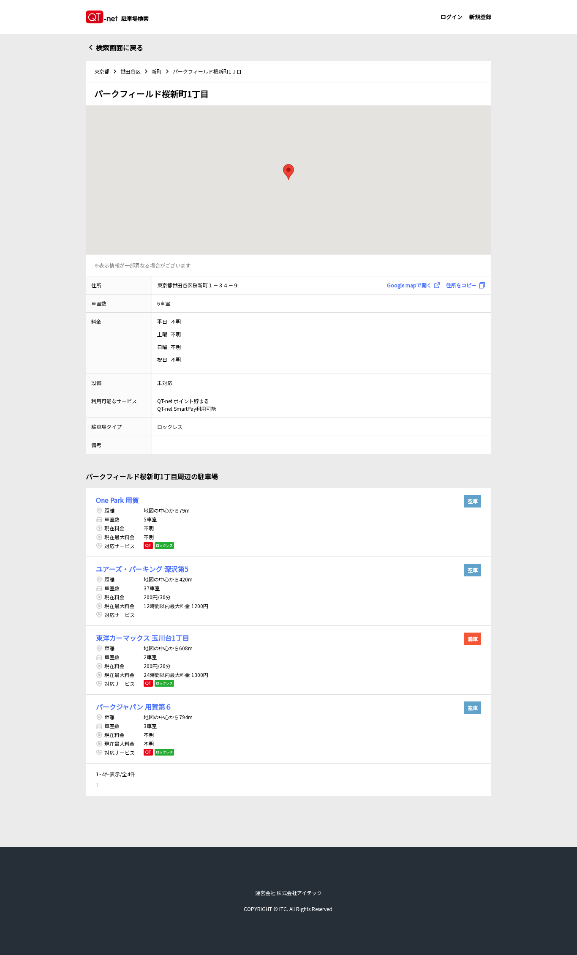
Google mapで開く (409, 285)
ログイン (452, 17)
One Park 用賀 (117, 500)
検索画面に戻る (119, 47)
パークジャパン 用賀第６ (134, 706)
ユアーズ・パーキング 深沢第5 (142, 569)
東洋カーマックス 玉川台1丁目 (142, 638)
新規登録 (480, 17)
